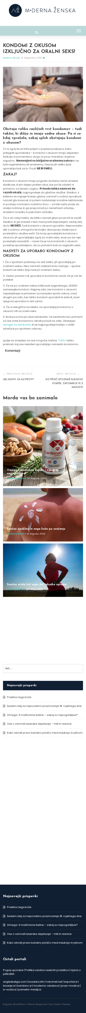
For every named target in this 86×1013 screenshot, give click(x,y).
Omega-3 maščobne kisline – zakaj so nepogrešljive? (42, 715)
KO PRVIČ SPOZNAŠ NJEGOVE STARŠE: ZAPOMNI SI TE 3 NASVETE (64, 383)
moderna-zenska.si (46, 986)
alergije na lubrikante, (17, 325)
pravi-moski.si (70, 986)
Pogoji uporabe (13, 970)
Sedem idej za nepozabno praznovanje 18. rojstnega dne (44, 706)
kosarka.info (36, 982)
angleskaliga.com (15, 982)
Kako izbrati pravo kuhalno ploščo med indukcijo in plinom (45, 733)
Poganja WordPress (14, 1004)
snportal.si (70, 982)
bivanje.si (9, 986)
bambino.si (24, 986)
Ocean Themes (61, 1004)
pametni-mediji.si (29, 989)
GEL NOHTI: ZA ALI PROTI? (18, 379)
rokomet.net (54, 982)
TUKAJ (62, 340)
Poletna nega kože (19, 697)
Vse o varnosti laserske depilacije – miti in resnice (39, 724)
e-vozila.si (9, 989)
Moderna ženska (12, 57)
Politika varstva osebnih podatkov (47, 970)
